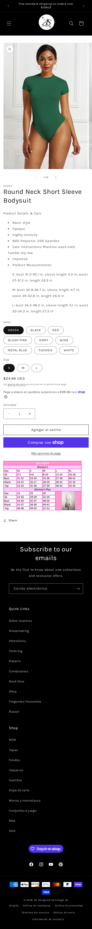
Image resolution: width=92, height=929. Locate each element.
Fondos (14, 760)
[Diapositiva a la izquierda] (36, 177)
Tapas (13, 750)
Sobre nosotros (20, 621)
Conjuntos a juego (23, 811)
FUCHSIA (45, 350)
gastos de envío (17, 384)
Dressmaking (19, 631)
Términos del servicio (35, 912)
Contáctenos (18, 671)
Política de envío (64, 912)
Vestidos (15, 780)
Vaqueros (16, 770)
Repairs (15, 661)
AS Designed (42, 900)
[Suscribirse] (78, 588)
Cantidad (9, 404)
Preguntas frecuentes (25, 701)
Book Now (16, 681)
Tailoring (15, 651)
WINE (64, 340)
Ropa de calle (19, 790)
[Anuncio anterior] (8, 6)
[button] (9, 23)
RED (55, 330)
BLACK (36, 330)
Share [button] (12, 520)
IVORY (43, 340)
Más (12, 821)
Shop (13, 691)
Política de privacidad (69, 905)
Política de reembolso (37, 905)
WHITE (69, 350)
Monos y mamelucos (24, 800)
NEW (12, 740)
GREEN (13, 330)
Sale (12, 831)
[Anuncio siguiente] (84, 6)
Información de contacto (48, 919)
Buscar (14, 711)
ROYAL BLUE (17, 350)
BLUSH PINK (17, 340)
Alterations (17, 641)
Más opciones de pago (46, 453)
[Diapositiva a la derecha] (56, 177)
